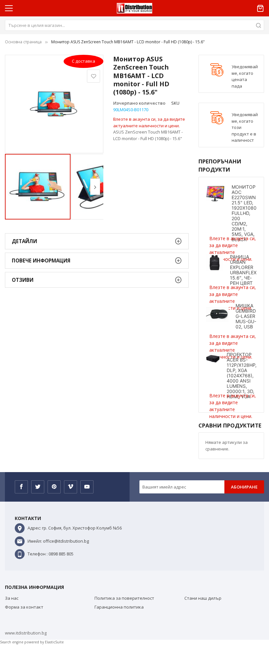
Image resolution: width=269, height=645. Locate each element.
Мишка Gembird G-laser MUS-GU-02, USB (246, 316)
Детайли (24, 241)
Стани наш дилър (202, 598)
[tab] (97, 241)
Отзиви (22, 280)
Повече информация (41, 260)
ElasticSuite (54, 642)
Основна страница (23, 42)
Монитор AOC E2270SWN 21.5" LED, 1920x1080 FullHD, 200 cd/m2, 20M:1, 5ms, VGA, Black (244, 213)
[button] (95, 186)
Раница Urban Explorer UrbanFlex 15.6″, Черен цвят (243, 270)
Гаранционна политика (119, 607)
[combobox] (134, 25)
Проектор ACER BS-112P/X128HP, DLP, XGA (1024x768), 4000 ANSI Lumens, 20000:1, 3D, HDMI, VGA (242, 375)
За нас (11, 598)
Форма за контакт (24, 607)
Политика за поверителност (124, 598)
